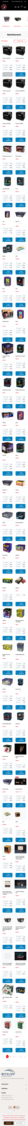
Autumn (17, 490)
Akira (17, 288)
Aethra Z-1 (17, 221)
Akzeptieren (19, 1123)
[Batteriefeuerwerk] (6, 19)
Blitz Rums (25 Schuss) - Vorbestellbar (20, 621)
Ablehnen (8, 1123)
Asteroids (4, 455)
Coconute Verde (18, 1032)
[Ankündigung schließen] (25, 1)
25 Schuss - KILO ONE (19, 123)
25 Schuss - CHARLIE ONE (20, 91)
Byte (3, 821)
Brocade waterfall (19, 789)
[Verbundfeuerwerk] (18, 19)
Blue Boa (4, 689)
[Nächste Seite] (25, 1056)
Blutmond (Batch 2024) (7, 723)
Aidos (4, 288)
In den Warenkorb (21, 74)
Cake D (17, 821)
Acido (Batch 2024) (6, 188)
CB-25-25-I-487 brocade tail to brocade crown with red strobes (7, 893)
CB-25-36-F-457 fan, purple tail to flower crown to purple (20, 928)
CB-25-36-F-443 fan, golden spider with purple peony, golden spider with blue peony (7, 928)
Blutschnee (18, 723)
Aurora (17, 455)
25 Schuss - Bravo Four (20, 58)
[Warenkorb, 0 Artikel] (21, 8)
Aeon (4, 221)
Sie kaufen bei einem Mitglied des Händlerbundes (13, 1078)
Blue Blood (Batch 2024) (20, 654)
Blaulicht (4, 620)
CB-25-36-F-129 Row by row (20, 892)
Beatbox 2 (4, 588)
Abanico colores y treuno (7, 156)
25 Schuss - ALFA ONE (6, 58)
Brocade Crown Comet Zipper (20, 757)
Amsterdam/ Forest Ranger (6, 356)
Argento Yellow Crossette (20, 390)
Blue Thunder (18, 689)
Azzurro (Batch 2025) (19, 522)
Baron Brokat (5, 555)
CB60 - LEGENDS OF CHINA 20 (7, 998)
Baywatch (17, 555)
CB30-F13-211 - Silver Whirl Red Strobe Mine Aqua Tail (20, 964)
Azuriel (4, 522)
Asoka (17, 422)
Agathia (4, 256)
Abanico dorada (18, 156)
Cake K (4, 856)
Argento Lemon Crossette (20, 356)
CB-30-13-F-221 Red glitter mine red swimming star (7, 964)
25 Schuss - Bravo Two (7, 91)
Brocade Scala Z (5, 789)
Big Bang (17, 588)
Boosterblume (5, 756)
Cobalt (17, 997)
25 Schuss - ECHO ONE (7, 123)
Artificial (4, 422)
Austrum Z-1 (5, 490)
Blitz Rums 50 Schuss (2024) (6, 655)
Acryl (16, 188)
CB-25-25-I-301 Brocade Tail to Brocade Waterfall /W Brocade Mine (20, 858)
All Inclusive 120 (5, 321)
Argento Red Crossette (7, 390)
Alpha (17, 321)
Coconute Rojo (5, 1032)
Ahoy (17, 256)
